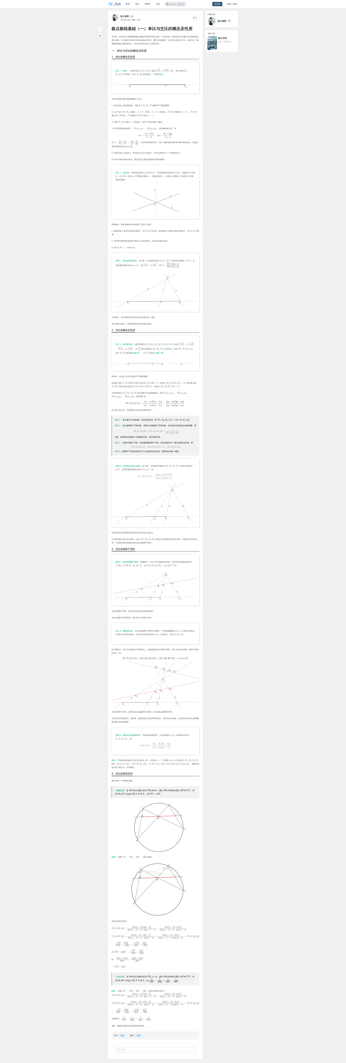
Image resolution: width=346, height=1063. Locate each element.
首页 (128, 4)
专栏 (137, 4)
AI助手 (148, 4)
